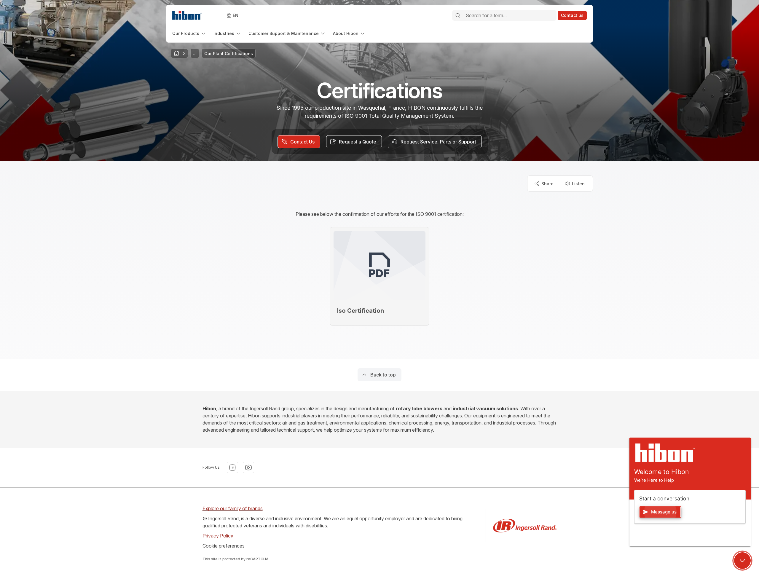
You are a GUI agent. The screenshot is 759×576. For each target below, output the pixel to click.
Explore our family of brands (232, 508)
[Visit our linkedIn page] (232, 467)
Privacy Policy (217, 536)
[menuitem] (189, 33)
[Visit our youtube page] (248, 467)
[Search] (457, 15)
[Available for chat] (742, 560)
